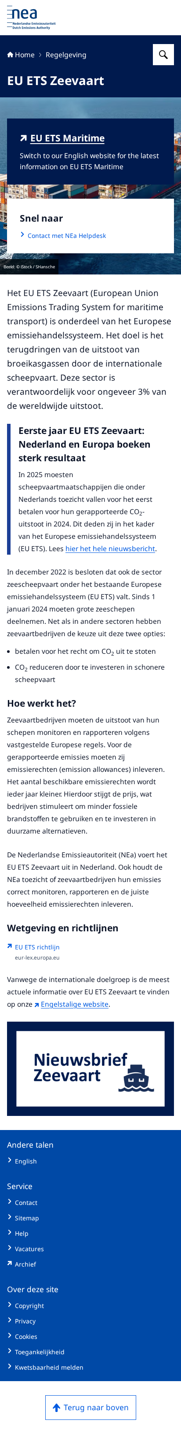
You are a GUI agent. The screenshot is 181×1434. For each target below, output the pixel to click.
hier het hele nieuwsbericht (110, 548)
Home (25, 54)
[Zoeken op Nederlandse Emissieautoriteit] (163, 54)
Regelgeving (66, 54)
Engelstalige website (75, 1004)
